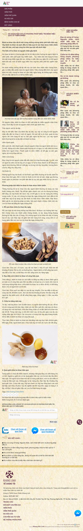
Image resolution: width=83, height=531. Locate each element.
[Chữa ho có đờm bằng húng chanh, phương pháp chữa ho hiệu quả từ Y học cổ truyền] (65, 145)
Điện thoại (64, 186)
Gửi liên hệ (65, 212)
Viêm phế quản (10, 15)
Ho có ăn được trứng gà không (14, 452)
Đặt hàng (8, 25)
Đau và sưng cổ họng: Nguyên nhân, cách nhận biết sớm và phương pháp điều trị (69, 126)
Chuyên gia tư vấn (11, 517)
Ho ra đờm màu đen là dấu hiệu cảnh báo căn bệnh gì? (22, 460)
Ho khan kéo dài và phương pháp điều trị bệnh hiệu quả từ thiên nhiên (31, 34)
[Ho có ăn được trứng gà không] (65, 103)
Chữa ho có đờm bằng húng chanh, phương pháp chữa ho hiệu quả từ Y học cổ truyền (69, 59)
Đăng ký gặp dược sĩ (72, 173)
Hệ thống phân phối (12, 520)
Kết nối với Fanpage (71, 217)
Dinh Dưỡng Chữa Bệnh (15, 392)
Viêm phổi (8, 12)
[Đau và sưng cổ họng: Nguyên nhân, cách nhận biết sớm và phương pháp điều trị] (65, 123)
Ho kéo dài (8, 18)
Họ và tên (64, 178)
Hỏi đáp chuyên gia (12, 505)
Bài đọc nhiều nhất (72, 94)
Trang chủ (6, 30)
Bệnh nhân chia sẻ (11, 22)
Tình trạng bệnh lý (66, 194)
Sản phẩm (8, 9)
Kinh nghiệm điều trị (71, 31)
